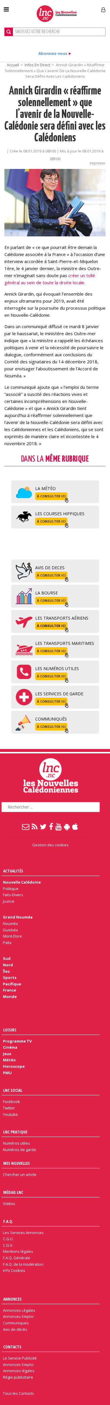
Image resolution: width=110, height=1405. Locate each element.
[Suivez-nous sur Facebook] (51, 826)
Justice (8, 901)
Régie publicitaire (18, 1377)
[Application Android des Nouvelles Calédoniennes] (67, 826)
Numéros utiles (16, 1143)
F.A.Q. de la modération (23, 1264)
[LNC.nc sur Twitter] (43, 826)
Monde (10, 996)
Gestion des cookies (50, 845)
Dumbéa (10, 930)
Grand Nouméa (18, 917)
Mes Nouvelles (16, 1163)
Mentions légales (18, 1251)
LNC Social (12, 1090)
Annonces (12, 1299)
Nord (8, 964)
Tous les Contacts (18, 1393)
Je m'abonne (81, 7)
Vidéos (9, 1203)
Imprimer (98, 163)
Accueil (13, 64)
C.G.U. (8, 1238)
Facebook (11, 1101)
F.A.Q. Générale (16, 1257)
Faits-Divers (13, 894)
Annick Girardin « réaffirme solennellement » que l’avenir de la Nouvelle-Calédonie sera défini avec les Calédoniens (55, 115)
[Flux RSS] (35, 826)
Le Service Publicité (20, 1358)
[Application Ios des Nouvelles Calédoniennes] (75, 826)
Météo (9, 1059)
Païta (7, 942)
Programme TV (17, 1041)
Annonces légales (18, 1370)
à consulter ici (51, 496)
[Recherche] (8, 31)
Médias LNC (13, 1192)
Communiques (16, 1323)
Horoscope (14, 1066)
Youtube (10, 1114)
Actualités (13, 871)
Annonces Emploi (18, 1316)
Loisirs (9, 1030)
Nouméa (10, 923)
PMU (7, 1072)
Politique (10, 888)
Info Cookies (14, 1270)
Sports (9, 977)
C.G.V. (8, 1245)
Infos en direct (37, 64)
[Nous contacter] (26, 826)
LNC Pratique (15, 1132)
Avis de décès (15, 1329)
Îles (6, 971)
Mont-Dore (12, 936)
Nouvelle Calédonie (22, 882)
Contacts (12, 1347)
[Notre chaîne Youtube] (58, 826)
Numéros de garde (19, 1149)
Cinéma (10, 1047)
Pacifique (12, 984)
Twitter (9, 1108)
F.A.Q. (8, 1221)
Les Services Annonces (23, 1232)
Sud (7, 958)
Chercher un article (19, 1174)
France (9, 990)
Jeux (7, 1053)
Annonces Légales (19, 1310)
